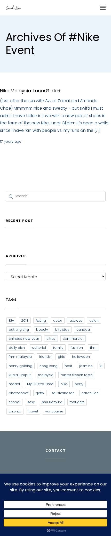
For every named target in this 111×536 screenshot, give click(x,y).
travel (33, 411)
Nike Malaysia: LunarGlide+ (30, 90)
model (14, 383)
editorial (39, 347)
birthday (62, 329)
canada (83, 329)
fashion (76, 347)
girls (61, 356)
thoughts (77, 402)
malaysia (45, 374)
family (58, 347)
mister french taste (77, 374)
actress (75, 320)
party (79, 383)
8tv (11, 320)
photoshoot (18, 393)
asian (94, 320)
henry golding (20, 365)
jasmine (86, 365)
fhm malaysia (20, 356)
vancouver (54, 411)
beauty (42, 329)
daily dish (17, 347)
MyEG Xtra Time (40, 383)
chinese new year (24, 338)
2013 (24, 320)
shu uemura (52, 402)
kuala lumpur (20, 374)
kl (101, 365)
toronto (15, 411)
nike (64, 383)
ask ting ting (19, 329)
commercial (73, 338)
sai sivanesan (63, 393)
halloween (81, 356)
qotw (40, 393)
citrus (51, 338)
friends (45, 356)
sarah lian (90, 393)
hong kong (48, 365)
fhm (93, 347)
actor (57, 320)
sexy (31, 402)
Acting (41, 320)
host (68, 365)
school (14, 402)
